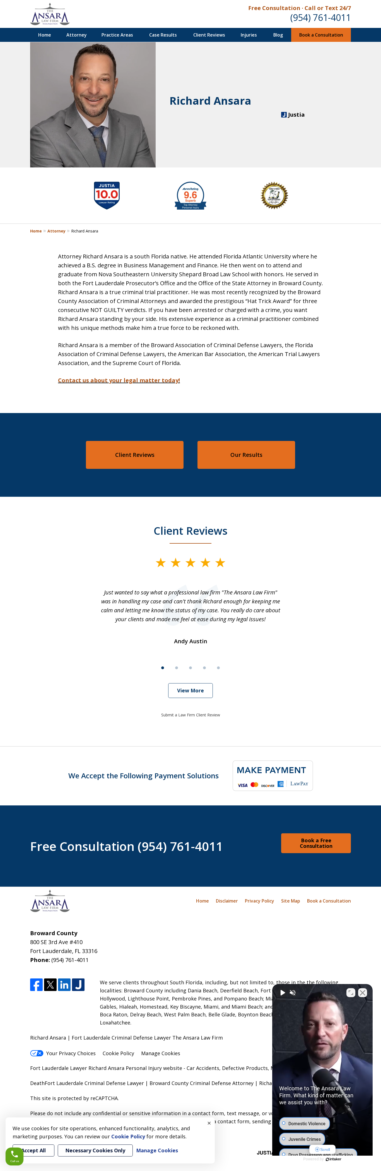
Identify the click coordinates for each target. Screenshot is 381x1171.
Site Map (290, 901)
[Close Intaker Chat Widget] (362, 992)
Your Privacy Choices (71, 1053)
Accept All (33, 1150)
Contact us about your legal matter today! (119, 380)
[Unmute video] (282, 992)
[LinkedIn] (64, 984)
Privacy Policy (259, 901)
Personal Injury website (154, 1068)
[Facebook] (36, 984)
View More (190, 690)
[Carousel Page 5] (218, 668)
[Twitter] (50, 984)
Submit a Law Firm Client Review (190, 715)
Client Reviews (209, 35)
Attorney (76, 35)
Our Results (246, 455)
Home (44, 35)
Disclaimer (227, 901)
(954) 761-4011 (320, 17)
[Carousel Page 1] (163, 668)
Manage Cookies (160, 1053)
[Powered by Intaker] (333, 1159)
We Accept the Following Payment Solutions (143, 776)
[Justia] (78, 984)
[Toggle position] (350, 992)
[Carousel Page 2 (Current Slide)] (177, 668)
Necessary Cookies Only (95, 1150)
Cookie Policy (118, 1053)
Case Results (163, 35)
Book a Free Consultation (316, 843)
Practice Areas (117, 35)
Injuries (249, 35)
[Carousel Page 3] (190, 668)
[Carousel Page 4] (204, 668)
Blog (278, 35)
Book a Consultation (321, 35)
